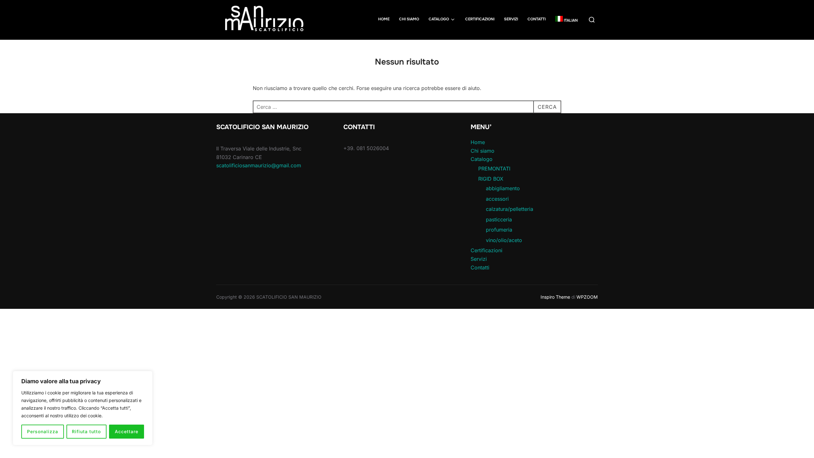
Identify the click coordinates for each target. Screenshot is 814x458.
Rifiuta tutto (86, 431)
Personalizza (42, 431)
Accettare (126, 431)
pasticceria (499, 219)
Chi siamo (409, 19)
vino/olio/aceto (504, 240)
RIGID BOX (490, 179)
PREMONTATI (494, 168)
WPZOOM (587, 297)
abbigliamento (503, 188)
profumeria (499, 229)
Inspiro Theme (555, 297)
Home (384, 19)
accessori (497, 199)
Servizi (511, 19)
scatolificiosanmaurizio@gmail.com (258, 165)
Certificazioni (479, 19)
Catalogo (439, 19)
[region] (83, 408)
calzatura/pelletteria (509, 209)
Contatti (537, 19)
